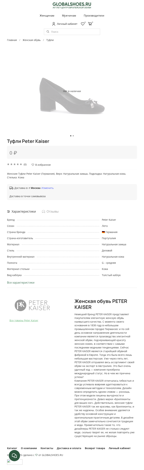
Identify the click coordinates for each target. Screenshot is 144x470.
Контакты (47, 448)
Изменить (47, 188)
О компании (29, 448)
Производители (94, 15)
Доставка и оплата (69, 448)
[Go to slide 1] (70, 135)
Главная (12, 40)
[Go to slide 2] (73, 135)
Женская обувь (32, 40)
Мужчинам (69, 15)
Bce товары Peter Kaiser (23, 320)
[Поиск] (48, 31)
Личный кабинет (120, 448)
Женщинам (47, 15)
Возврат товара (95, 448)
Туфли (50, 40)
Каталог (12, 448)
